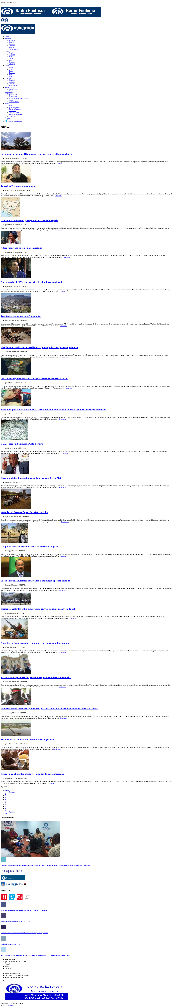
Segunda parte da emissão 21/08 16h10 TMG (16, 921)
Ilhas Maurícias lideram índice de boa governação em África (32, 478)
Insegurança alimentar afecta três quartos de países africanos (32, 774)
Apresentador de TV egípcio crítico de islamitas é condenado (32, 282)
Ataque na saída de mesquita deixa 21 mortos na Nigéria (29, 546)
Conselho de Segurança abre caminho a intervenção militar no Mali (35, 643)
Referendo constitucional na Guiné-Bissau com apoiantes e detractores (24, 910)
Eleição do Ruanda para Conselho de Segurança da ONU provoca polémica (39, 347)
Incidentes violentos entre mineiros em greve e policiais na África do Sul (38, 609)
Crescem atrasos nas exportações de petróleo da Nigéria (29, 220)
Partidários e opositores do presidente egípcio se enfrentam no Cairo (36, 677)
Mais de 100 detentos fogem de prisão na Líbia (24, 512)
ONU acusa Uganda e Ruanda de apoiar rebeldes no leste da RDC (34, 378)
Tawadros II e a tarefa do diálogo (18, 186)
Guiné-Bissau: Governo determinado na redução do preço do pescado (24, 933)
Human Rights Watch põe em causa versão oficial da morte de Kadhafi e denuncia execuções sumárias (53, 409)
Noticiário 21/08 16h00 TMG (10, 944)
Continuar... (60, 163)
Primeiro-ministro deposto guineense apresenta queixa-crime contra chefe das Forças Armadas (49, 708)
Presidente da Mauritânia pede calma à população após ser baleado (35, 580)
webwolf (11, 1005)
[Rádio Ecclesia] (26, 16)
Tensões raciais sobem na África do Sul (21, 316)
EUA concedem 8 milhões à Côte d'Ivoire (22, 443)
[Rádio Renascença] (13, 879)
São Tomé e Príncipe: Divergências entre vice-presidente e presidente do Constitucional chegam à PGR (35, 955)
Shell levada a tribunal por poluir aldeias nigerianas (27, 739)
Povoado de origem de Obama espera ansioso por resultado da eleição (36, 154)
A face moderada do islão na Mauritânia (21, 248)
